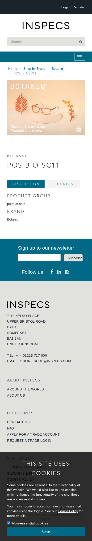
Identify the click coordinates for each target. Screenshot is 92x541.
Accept (46, 531)
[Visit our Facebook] (51, 272)
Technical (64, 184)
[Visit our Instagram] (67, 272)
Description (26, 184)
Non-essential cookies (30, 523)
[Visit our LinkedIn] (59, 272)
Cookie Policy (68, 511)
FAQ (10, 428)
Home (12, 68)
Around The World (25, 389)
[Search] (80, 41)
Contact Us (18, 422)
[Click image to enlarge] (46, 107)
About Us (16, 395)
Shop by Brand (34, 68)
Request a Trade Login (29, 440)
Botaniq (57, 68)
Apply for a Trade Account (33, 434)
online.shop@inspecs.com (45, 361)
